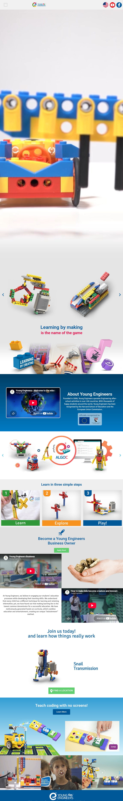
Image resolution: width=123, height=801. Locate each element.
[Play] (20, 772)
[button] (6, 5)
